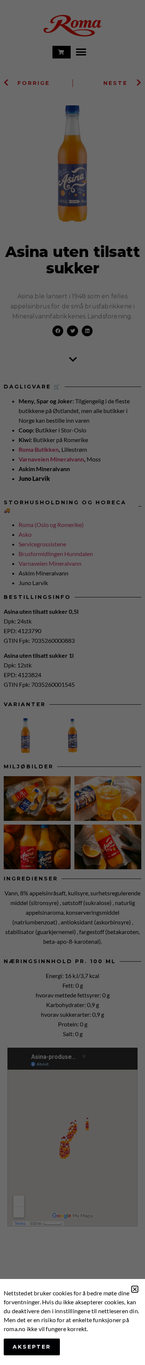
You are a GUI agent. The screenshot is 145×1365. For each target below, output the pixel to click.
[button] (135, 1289)
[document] (72, 682)
